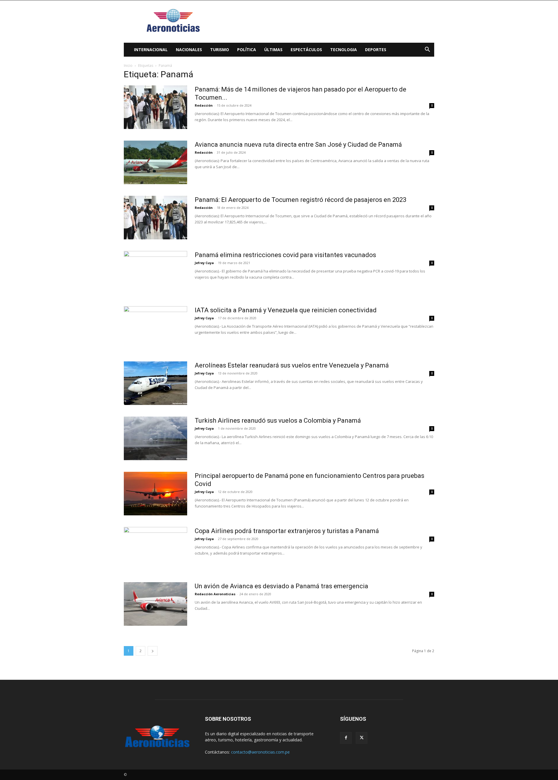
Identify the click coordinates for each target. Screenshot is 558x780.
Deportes (375, 49)
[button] (427, 50)
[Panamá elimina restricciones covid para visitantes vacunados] (155, 273)
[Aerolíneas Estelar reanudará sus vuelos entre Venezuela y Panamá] (155, 383)
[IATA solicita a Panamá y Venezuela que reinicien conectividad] (155, 328)
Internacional (151, 49)
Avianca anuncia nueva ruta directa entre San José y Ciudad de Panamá (298, 144)
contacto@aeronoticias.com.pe (260, 752)
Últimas (273, 49)
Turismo (219, 49)
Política (246, 49)
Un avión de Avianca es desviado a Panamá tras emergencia (281, 586)
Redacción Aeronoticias (215, 594)
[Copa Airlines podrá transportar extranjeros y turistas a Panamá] (155, 549)
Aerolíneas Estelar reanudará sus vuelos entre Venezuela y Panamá (292, 365)
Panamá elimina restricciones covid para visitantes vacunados (285, 255)
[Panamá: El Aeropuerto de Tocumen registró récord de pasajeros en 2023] (155, 217)
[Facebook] (346, 738)
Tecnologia (343, 49)
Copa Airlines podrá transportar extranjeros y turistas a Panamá (287, 531)
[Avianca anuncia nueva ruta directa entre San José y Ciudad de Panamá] (155, 162)
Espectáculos (306, 49)
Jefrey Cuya (204, 263)
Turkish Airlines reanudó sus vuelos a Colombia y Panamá (278, 420)
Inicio (128, 65)
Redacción (204, 105)
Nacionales (189, 49)
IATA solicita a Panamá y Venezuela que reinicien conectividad (286, 310)
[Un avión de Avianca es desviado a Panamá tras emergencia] (155, 604)
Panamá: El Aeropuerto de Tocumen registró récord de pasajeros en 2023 (300, 199)
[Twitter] (361, 738)
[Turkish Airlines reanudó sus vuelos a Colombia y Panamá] (155, 438)
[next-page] (153, 651)
